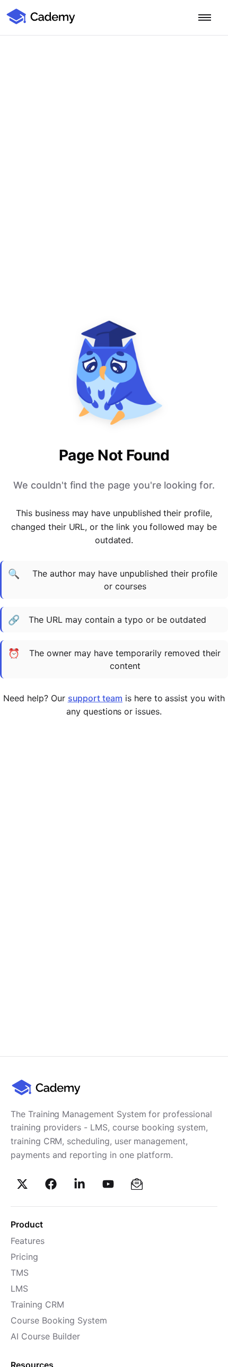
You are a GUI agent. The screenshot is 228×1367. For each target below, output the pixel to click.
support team (95, 698)
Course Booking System (59, 1320)
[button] (204, 17)
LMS (19, 1288)
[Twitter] (22, 1184)
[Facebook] (51, 1184)
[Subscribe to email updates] (136, 1184)
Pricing (24, 1256)
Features (28, 1240)
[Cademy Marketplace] (40, 23)
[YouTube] (108, 1184)
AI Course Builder (45, 1336)
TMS (20, 1272)
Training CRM (37, 1304)
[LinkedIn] (79, 1184)
